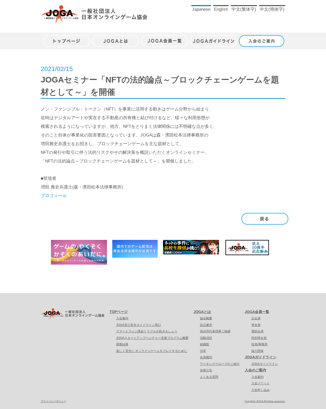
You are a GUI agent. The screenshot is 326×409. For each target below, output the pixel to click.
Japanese (201, 9)
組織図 (204, 344)
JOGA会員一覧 (164, 38)
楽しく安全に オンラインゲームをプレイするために (151, 351)
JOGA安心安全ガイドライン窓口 (138, 325)
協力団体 (257, 351)
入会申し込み (260, 390)
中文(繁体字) (244, 9)
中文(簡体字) (272, 9)
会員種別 (206, 357)
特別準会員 (259, 338)
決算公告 (206, 370)
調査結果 (122, 344)
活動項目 (206, 338)
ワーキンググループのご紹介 (220, 364)
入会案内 (122, 318)
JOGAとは (115, 38)
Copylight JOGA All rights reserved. (264, 401)
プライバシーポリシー (53, 401)
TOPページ (119, 312)
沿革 (203, 351)
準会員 (256, 325)
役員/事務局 (259, 344)
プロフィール (54, 195)
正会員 (256, 318)
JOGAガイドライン (213, 38)
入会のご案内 (262, 38)
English (221, 9)
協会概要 (206, 318)
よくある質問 (209, 377)
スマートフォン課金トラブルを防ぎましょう (146, 331)
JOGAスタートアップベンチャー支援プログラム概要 (152, 338)
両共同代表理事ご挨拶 (215, 331)
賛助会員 (257, 331)
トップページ (67, 38)
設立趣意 (206, 325)
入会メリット (260, 383)
